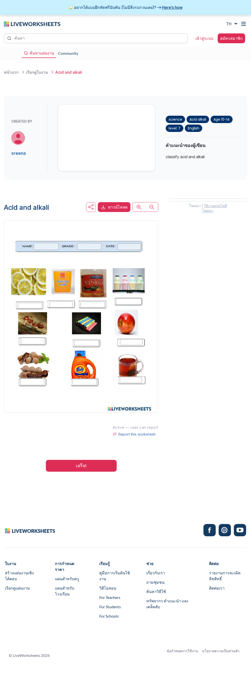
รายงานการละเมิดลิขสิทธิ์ (224, 575)
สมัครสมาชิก (231, 38)
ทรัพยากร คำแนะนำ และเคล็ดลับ (167, 603)
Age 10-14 (221, 119)
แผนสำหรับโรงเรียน (64, 591)
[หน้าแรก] (32, 23)
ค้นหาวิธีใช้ (156, 591)
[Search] (10, 38)
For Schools (109, 616)
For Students (110, 606)
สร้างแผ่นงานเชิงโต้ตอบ (19, 575)
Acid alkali (197, 119)
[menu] (244, 24)
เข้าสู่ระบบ (204, 38)
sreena (18, 153)
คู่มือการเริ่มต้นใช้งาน (114, 575)
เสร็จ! (81, 465)
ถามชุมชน (155, 582)
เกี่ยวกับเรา (155, 572)
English (193, 128)
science (175, 119)
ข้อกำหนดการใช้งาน (182, 651)
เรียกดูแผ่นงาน (17, 588)
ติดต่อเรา (217, 588)
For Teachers (109, 597)
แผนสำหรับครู (67, 578)
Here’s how (172, 7)
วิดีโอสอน (107, 588)
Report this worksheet (136, 434)
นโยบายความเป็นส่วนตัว (220, 651)
